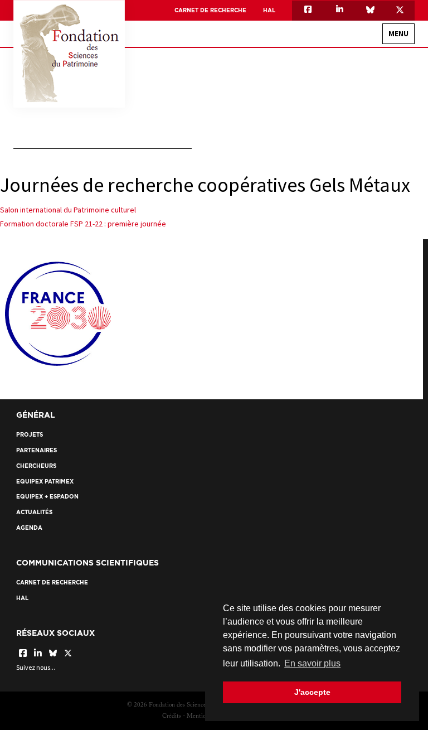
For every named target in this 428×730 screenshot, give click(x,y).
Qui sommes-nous (363, 84)
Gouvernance (370, 104)
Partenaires (36, 450)
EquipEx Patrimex (366, 162)
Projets (29, 435)
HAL (269, 10)
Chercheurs (36, 466)
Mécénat (378, 201)
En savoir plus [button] (312, 663)
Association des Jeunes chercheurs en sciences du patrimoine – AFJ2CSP (279, 143)
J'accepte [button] (312, 692)
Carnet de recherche (210, 10)
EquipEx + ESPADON (363, 182)
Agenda (29, 528)
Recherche (388, 225)
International (369, 123)
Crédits (171, 716)
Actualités (34, 512)
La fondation (383, 60)
